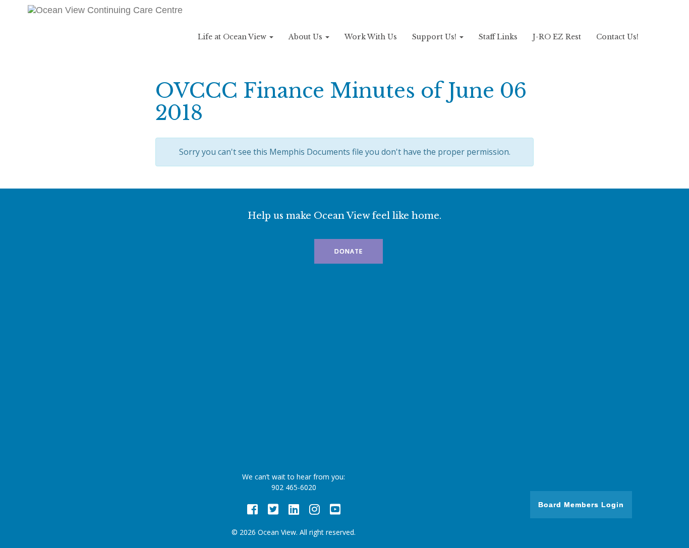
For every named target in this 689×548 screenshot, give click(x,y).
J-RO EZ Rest (557, 36)
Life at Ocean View (233, 36)
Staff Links (498, 36)
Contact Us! (617, 36)
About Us (306, 36)
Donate (348, 251)
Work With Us (370, 36)
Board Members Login (581, 505)
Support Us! (435, 36)
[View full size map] (344, 370)
